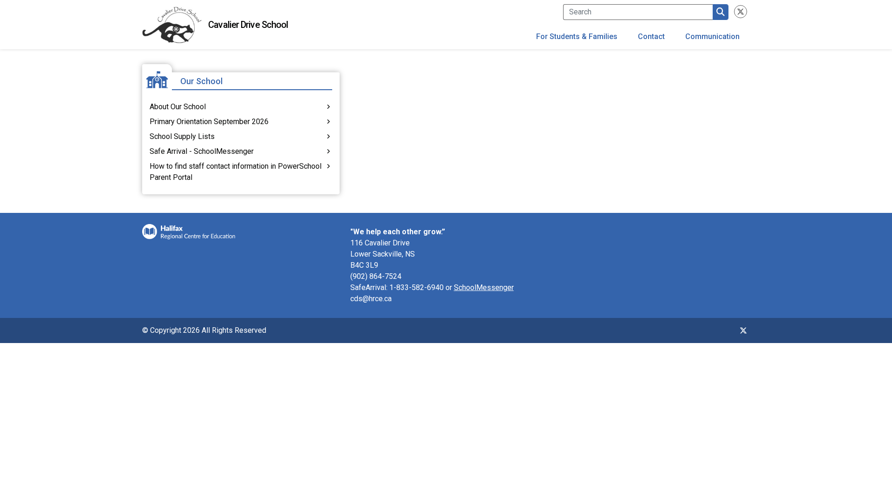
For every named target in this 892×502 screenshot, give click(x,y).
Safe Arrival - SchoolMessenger (202, 151)
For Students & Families (576, 36)
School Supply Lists (182, 136)
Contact (651, 36)
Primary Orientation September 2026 (209, 121)
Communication (712, 36)
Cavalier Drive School (248, 24)
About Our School (178, 106)
